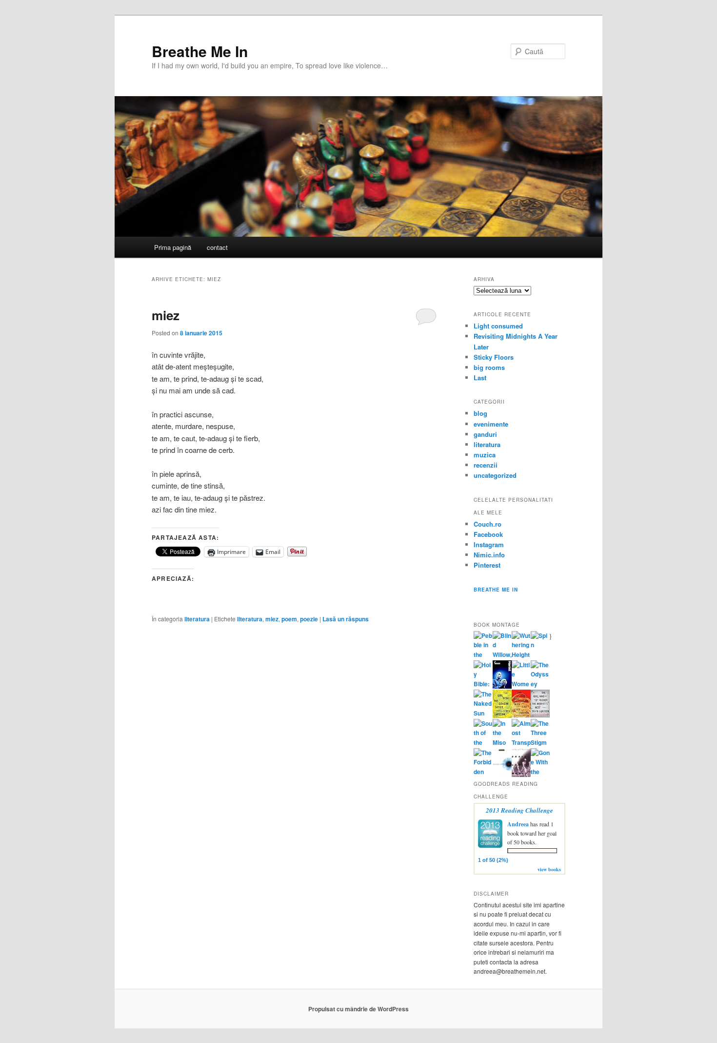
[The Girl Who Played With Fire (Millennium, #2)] (521, 715)
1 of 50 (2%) (493, 860)
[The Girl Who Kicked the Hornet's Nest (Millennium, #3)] (540, 715)
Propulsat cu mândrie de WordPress (358, 1008)
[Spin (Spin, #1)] (540, 644)
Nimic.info (489, 554)
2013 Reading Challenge (519, 810)
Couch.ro (487, 524)
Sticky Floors (494, 357)
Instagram (489, 544)
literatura (197, 618)
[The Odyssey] (540, 683)
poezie (309, 618)
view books (549, 869)
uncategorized (495, 475)
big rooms (489, 367)
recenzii (486, 465)
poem (289, 618)
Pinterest (487, 565)
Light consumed (498, 325)
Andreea (518, 824)
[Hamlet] (502, 686)
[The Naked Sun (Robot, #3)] (483, 713)
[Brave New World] (521, 774)
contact (217, 247)
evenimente (491, 424)
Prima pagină (172, 247)
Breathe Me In (200, 51)
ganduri (485, 434)
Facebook (488, 534)
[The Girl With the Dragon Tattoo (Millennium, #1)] (502, 715)
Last (480, 377)
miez (165, 315)
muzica (485, 454)
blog (480, 413)
